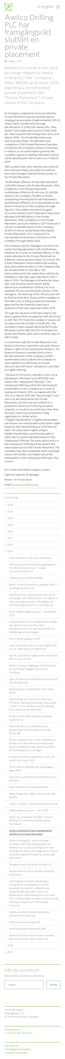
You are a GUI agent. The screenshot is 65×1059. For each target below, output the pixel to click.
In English (45, 7)
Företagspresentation (18, 1049)
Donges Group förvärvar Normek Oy (30, 864)
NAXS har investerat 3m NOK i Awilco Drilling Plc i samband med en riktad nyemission (31, 820)
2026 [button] (10, 505)
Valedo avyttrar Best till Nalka (26, 578)
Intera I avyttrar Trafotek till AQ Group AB (33, 803)
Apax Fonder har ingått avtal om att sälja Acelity (32, 795)
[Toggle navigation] (57, 7)
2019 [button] (10, 551)
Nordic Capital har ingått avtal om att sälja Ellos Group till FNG (33, 657)
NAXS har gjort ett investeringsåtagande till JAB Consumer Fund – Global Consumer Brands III (32, 568)
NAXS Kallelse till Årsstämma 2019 (29, 787)
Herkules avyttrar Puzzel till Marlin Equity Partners (33, 779)
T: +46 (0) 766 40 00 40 (18, 1033)
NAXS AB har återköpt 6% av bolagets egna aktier (31, 769)
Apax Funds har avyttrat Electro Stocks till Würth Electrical (33, 681)
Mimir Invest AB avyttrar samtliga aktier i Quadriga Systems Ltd (32, 586)
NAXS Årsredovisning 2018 (24, 922)
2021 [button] (10, 538)
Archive (11, 497)
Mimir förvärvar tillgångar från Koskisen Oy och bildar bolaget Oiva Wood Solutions (32, 669)
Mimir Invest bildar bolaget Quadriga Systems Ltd (30, 718)
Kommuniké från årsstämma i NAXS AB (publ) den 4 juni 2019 (32, 758)
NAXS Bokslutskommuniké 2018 (27, 928)
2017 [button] (10, 952)
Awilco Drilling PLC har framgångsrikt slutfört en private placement (30, 832)
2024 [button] (10, 518)
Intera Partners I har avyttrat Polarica (30, 557)
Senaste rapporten (16, 1052)
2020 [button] (10, 544)
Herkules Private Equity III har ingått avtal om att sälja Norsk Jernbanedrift (33, 647)
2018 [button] (10, 945)
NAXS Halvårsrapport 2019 (24, 638)
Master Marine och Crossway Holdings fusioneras (31, 873)
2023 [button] (10, 524)
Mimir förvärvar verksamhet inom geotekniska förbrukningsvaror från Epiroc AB (29, 730)
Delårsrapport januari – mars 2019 (29, 810)
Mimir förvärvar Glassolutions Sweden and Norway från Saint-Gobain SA (31, 937)
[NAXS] (9, 7)
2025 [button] (10, 511)
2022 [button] (10, 531)
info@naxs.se (12, 1029)
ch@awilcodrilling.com (25, 484)
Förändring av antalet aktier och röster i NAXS (32, 691)
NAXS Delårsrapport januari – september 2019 (32, 613)
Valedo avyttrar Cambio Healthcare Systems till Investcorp (29, 914)
